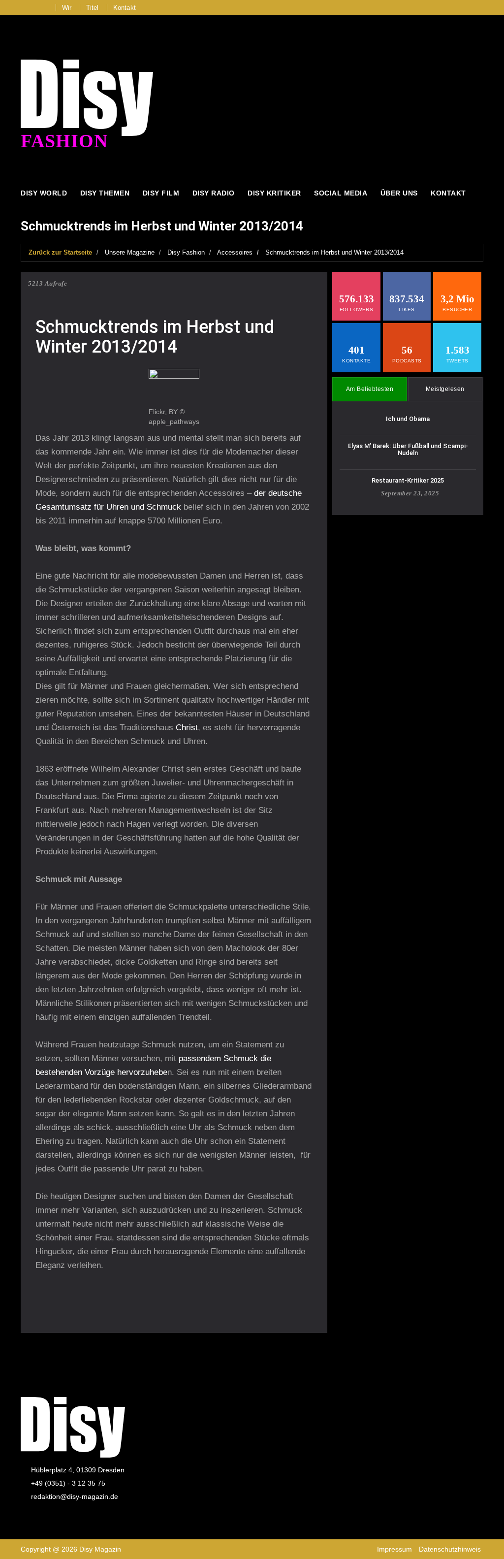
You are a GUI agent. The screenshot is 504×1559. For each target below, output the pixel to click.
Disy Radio (213, 193)
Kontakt (124, 7)
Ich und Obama (408, 418)
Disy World (44, 193)
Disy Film (161, 193)
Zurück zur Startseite (60, 252)
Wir (67, 7)
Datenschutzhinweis (450, 1549)
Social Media (340, 193)
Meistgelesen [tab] (445, 389)
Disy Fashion (186, 252)
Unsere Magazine (130, 252)
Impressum (394, 1549)
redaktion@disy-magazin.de (74, 1496)
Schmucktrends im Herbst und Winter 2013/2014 (334, 252)
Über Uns (399, 193)
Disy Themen (105, 193)
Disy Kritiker (274, 193)
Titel (92, 7)
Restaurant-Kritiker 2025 (408, 480)
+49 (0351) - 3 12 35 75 (68, 1483)
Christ (187, 727)
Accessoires (234, 252)
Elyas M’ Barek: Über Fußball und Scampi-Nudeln (408, 449)
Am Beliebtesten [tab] (370, 389)
